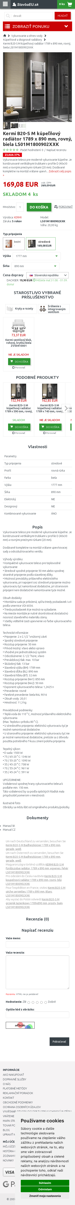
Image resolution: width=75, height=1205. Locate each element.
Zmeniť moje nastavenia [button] (45, 1195)
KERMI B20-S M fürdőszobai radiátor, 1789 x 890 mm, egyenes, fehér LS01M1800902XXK (37, 868)
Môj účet (9, 1146)
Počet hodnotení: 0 (31, 150)
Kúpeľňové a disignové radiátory (22, 39)
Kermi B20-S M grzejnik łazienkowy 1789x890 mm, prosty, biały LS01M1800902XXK (34, 903)
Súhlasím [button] (45, 1182)
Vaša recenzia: (15, 952)
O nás (6, 1084)
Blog (6, 1130)
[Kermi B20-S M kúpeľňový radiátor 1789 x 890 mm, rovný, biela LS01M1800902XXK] (37, 86)
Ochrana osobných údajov (22, 1107)
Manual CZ (9, 829)
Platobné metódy (15, 1088)
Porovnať (66, 206)
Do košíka (21, 361)
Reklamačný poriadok (18, 1093)
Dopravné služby (14, 1079)
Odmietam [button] (45, 1189)
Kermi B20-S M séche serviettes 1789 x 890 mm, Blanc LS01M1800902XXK (35, 891)
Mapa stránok (12, 1120)
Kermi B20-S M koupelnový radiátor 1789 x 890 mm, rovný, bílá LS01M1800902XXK (34, 880)
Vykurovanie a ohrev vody (26, 35)
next (66, 408)
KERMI (18, 217)
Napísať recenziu (56, 150)
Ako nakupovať (13, 1074)
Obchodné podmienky (18, 1102)
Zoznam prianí (12, 1155)
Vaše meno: (13, 938)
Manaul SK (9, 825)
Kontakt (8, 1097)
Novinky (8, 1160)
